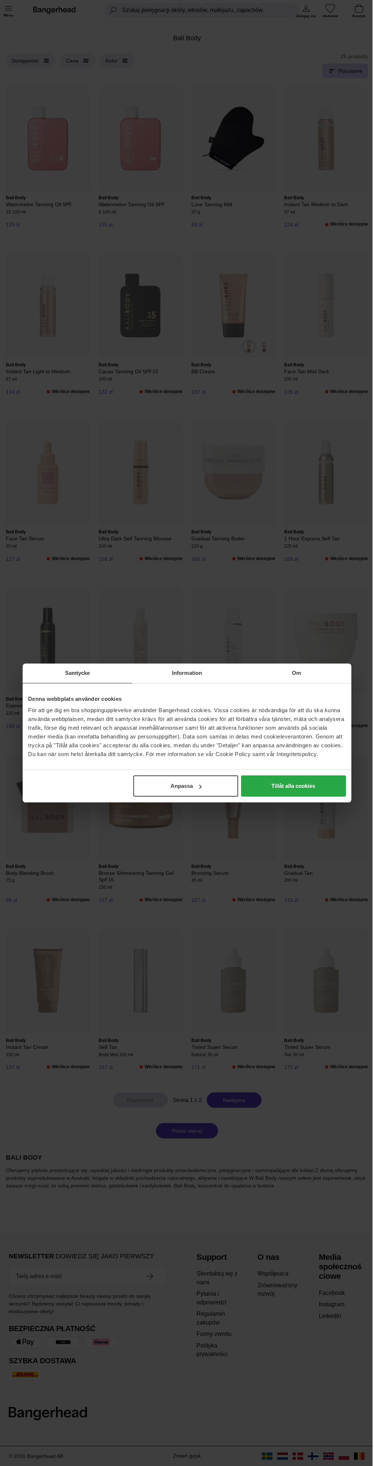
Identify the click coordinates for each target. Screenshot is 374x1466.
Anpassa (182, 786)
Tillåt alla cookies (293, 786)
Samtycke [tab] (77, 673)
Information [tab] (187, 673)
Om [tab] (296, 673)
